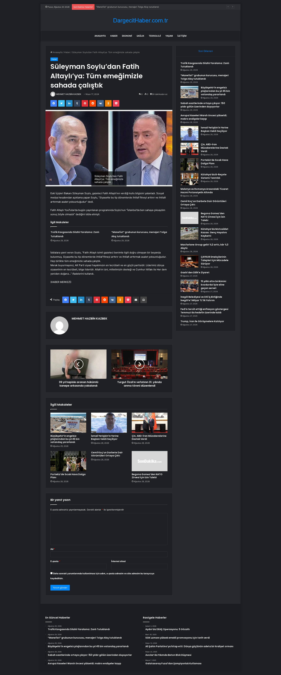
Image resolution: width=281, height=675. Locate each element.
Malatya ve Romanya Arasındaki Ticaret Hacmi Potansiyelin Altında (204, 190)
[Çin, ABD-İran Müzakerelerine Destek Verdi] (149, 423)
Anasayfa (100, 36)
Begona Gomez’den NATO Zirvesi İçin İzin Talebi (147, 476)
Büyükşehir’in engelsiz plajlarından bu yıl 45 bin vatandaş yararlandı (130, 7)
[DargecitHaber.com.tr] (140, 20)
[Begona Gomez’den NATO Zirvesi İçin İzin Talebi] (149, 461)
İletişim (182, 36)
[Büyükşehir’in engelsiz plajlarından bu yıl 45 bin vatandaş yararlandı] (68, 423)
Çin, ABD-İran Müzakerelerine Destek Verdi (149, 437)
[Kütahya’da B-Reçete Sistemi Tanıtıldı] (189, 179)
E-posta (55, 561)
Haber (113, 36)
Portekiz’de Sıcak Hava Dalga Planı (68, 476)
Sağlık (140, 36)
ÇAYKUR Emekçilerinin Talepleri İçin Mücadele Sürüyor (214, 260)
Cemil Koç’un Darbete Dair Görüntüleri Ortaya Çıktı (107, 454)
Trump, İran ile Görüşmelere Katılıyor (202, 321)
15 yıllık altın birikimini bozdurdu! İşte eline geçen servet (213, 285)
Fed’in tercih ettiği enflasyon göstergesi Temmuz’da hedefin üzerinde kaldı (204, 310)
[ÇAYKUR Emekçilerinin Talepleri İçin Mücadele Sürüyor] (189, 261)
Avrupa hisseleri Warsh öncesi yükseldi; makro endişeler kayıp (204, 117)
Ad (52, 549)
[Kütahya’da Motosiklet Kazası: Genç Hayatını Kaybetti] (189, 233)
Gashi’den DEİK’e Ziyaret (195, 272)
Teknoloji (155, 36)
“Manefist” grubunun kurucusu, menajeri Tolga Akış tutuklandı (205, 77)
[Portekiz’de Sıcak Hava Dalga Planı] (68, 461)
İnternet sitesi (118, 561)
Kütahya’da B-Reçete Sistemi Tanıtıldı (214, 176)
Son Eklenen (205, 51)
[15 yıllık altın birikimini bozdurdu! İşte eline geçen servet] (189, 286)
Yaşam (169, 36)
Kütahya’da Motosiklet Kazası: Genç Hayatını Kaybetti (214, 232)
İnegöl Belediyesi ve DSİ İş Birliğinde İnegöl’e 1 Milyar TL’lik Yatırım (201, 298)
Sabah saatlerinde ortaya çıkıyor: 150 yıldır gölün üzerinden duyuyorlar (203, 105)
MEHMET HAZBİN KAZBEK (68, 94)
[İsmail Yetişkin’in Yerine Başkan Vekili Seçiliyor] (109, 423)
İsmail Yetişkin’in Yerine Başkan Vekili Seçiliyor (105, 437)
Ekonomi (127, 36)
